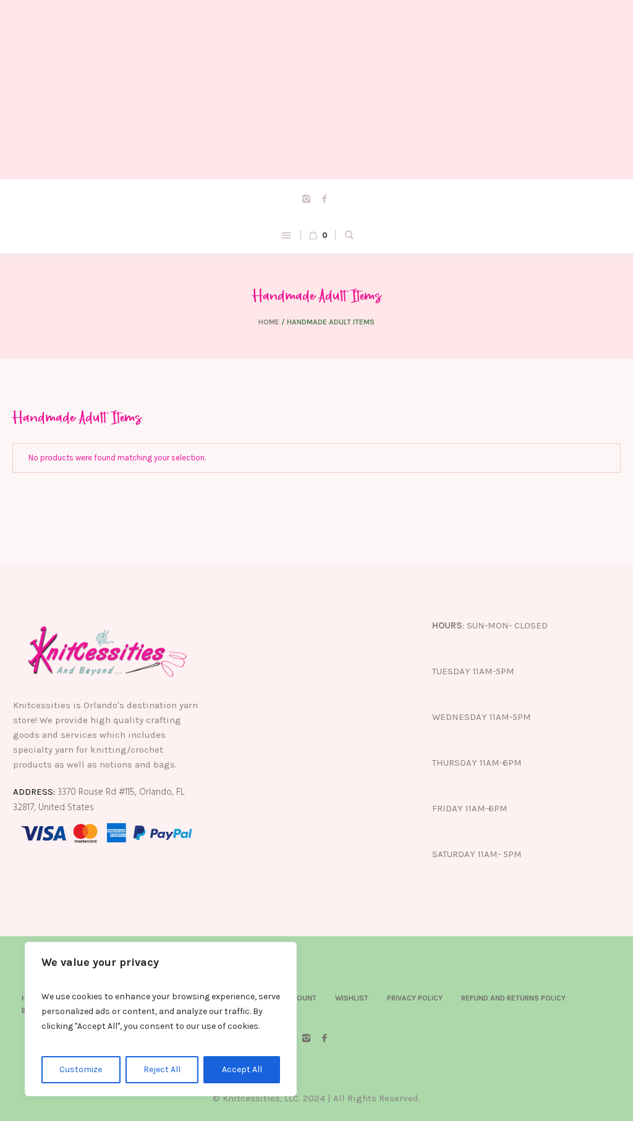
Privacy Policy (415, 998)
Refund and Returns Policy (513, 998)
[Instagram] (306, 198)
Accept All (242, 1069)
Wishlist (351, 998)
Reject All (162, 1069)
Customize (80, 1069)
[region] (161, 1019)
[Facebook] (324, 198)
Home (268, 322)
